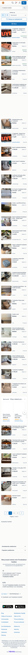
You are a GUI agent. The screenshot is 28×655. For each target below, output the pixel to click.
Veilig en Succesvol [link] (6, 616)
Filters (15, 24)
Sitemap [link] (3, 635)
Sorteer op (12, 12)
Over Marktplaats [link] (6, 626)
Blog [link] (2, 613)
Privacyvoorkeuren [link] (19, 622)
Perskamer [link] (4, 629)
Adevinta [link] (16, 629)
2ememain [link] (17, 632)
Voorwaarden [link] (5, 619)
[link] (3, 3)
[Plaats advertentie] (23, 3)
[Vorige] (6, 513)
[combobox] (12, 7)
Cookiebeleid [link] (4, 622)
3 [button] (17, 513)
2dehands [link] (4, 632)
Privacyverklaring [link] (18, 619)
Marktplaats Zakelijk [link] (19, 613)
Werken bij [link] (17, 626)
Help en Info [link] (17, 616)
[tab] (3, 15)
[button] (16, 3)
